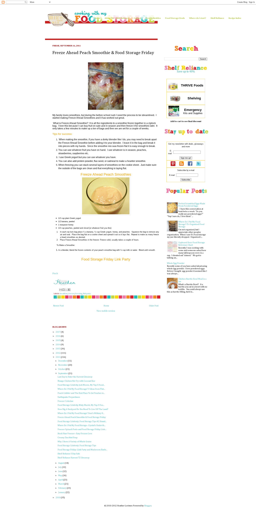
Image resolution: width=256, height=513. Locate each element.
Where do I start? (197, 18)
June (60, 471)
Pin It (55, 273)
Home (97, 18)
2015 (58, 340)
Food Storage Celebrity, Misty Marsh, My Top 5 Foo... (81, 405)
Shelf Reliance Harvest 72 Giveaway (73, 458)
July (60, 467)
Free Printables (153, 18)
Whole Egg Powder (175, 263)
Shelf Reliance (217, 18)
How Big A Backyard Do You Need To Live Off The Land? (83, 409)
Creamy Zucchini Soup (67, 438)
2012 (58, 353)
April (60, 480)
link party (87, 294)
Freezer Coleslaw (65, 401)
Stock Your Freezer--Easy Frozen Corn (75, 434)
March (61, 484)
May (60, 475)
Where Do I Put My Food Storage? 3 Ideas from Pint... (81, 389)
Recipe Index (235, 18)
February (62, 488)
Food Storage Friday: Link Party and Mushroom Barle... (82, 450)
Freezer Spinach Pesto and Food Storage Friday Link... (82, 429)
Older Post (153, 306)
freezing (78, 294)
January (62, 492)
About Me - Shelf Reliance (117, 18)
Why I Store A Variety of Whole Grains (74, 442)
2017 (58, 332)
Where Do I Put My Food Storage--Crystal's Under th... (81, 425)
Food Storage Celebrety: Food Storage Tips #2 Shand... (82, 421)
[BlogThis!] (63, 289)
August (61, 463)
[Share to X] (66, 289)
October (62, 369)
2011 (58, 357)
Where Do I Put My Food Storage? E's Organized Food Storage (191, 224)
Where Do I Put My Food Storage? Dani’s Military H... (81, 413)
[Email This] (60, 289)
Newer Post (58, 306)
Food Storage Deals (175, 18)
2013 (58, 349)
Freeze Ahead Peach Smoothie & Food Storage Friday (82, 417)
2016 (58, 336)
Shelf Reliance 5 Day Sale (69, 454)
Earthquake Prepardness (69, 397)
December (63, 361)
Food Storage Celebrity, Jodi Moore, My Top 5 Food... (81, 385)
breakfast (64, 294)
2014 (58, 345)
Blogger (147, 506)
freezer (71, 294)
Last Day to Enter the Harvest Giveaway (75, 377)
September (63, 373)
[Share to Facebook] (69, 289)
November (63, 365)
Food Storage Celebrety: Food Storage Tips (77, 446)
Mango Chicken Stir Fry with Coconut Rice (76, 381)
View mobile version (106, 311)
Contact (137, 18)
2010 (58, 498)
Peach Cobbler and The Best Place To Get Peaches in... (81, 393)
